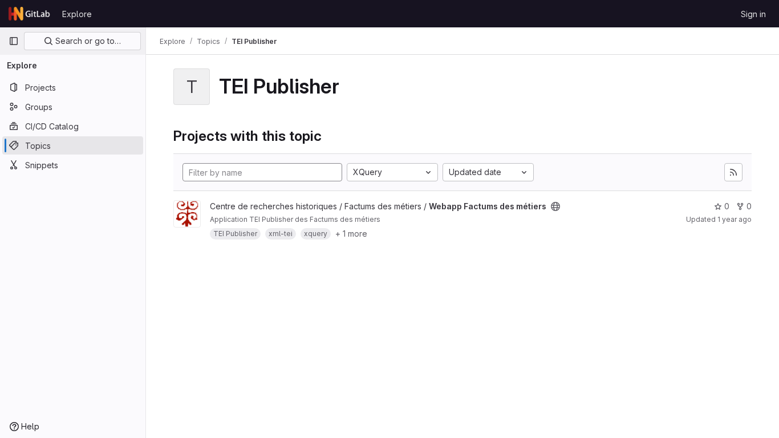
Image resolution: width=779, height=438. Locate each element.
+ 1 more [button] (351, 233)
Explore (77, 14)
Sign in (753, 14)
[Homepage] (29, 14)
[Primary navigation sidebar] (14, 41)
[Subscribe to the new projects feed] (733, 172)
